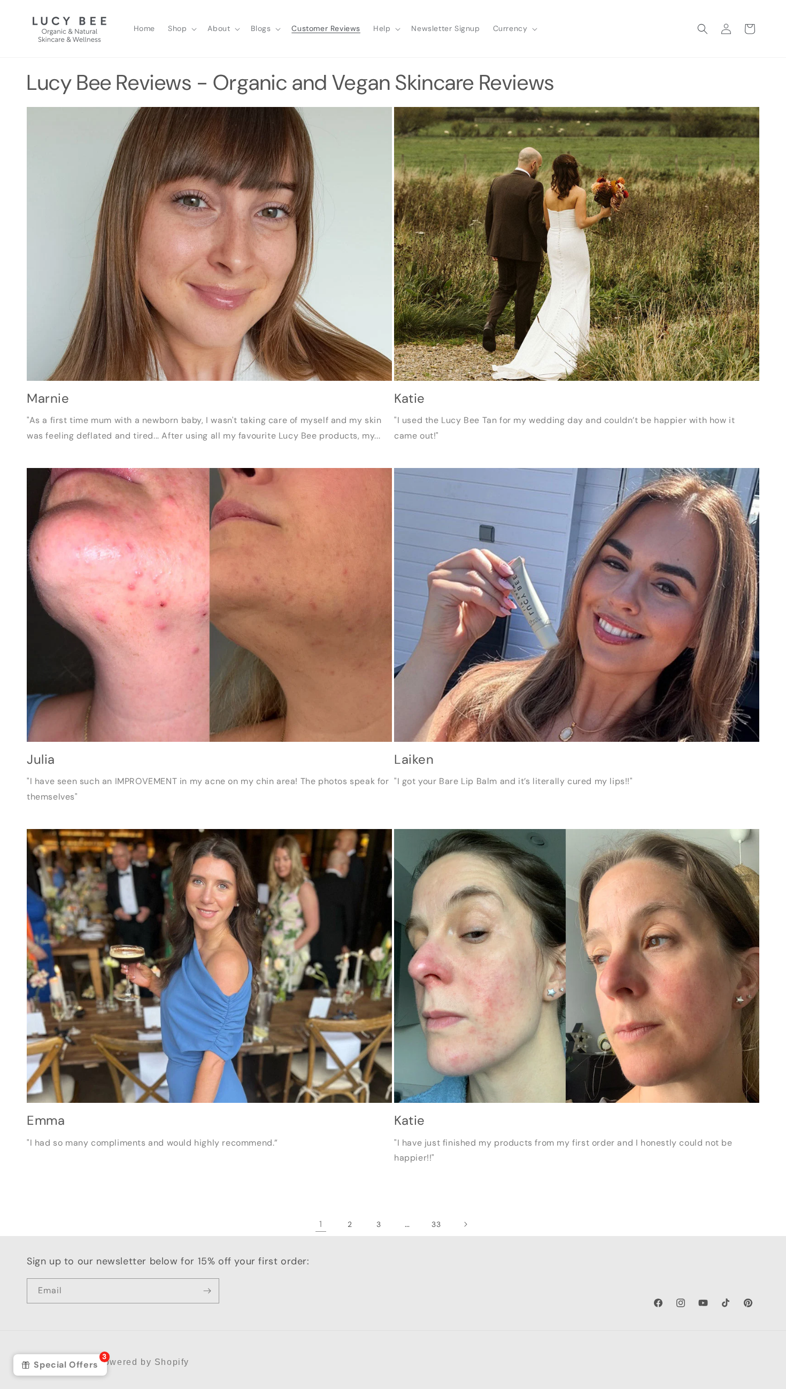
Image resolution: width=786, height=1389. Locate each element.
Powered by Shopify (143, 1362)
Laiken (414, 759)
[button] (181, 28)
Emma (46, 1120)
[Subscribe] (207, 1290)
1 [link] (320, 1224)
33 (436, 1224)
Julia (41, 759)
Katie (409, 398)
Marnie (48, 398)
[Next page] (465, 1224)
